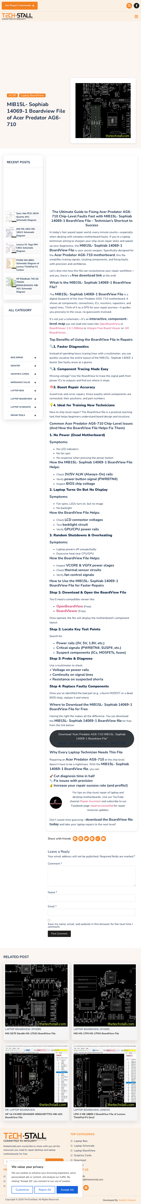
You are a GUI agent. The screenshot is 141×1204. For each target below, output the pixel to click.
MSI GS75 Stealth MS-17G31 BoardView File (30, 1033)
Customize (22, 1190)
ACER (12, 95)
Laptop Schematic (23, 407)
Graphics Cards (23, 374)
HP (7, 1110)
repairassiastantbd (101, 806)
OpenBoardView (110, 324)
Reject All (45, 1190)
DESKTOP (23, 365)
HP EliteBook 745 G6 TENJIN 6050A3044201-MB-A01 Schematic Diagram (27, 285)
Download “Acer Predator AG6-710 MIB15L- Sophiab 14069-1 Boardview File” (91, 738)
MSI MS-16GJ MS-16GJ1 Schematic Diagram (26, 232)
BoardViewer (67, 611)
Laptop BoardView (32, 95)
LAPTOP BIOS (23, 390)
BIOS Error (23, 357)
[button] (129, 6)
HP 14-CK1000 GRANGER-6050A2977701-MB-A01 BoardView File (33, 1116)
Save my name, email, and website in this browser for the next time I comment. (90, 925)
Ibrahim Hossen (127, 1200)
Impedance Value (23, 382)
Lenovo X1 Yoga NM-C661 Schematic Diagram (27, 248)
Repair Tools (23, 415)
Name (52, 892)
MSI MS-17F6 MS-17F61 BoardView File (96, 1033)
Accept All (67, 1190)
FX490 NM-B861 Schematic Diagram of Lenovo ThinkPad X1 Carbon (27, 265)
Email (52, 906)
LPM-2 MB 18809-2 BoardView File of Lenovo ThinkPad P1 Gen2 (99, 1116)
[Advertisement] (70, 49)
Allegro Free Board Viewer (104, 328)
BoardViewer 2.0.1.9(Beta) (66, 328)
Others (36, 1029)
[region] (45, 1179)
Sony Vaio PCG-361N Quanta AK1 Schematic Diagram (27, 216)
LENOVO (105, 1110)
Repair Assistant (90, 801)
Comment (55, 863)
